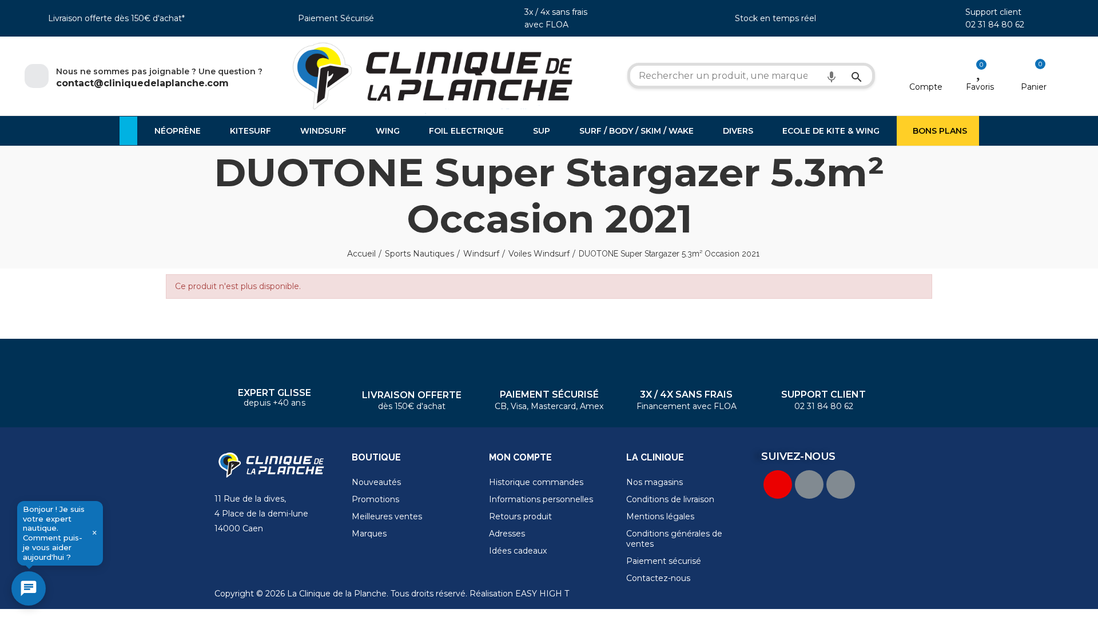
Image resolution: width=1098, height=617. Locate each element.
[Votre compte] (926, 72)
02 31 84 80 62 (994, 24)
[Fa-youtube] (777, 484)
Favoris (980, 87)
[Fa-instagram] (840, 484)
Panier (1034, 87)
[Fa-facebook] (809, 484)
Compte (925, 87)
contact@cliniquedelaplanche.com (142, 83)
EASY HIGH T (542, 593)
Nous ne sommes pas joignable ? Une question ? (159, 71)
